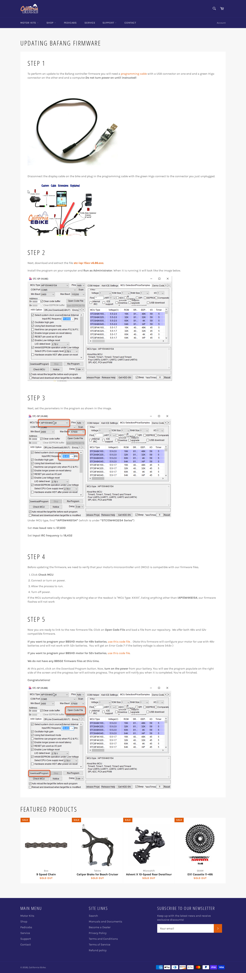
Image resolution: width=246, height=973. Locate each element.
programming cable (134, 73)
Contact (130, 22)
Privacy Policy (97, 933)
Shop (50, 22)
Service (89, 22)
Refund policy (97, 950)
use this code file (119, 641)
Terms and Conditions (103, 938)
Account (221, 22)
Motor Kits (28, 22)
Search (93, 915)
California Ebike (37, 967)
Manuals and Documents (105, 921)
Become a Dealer (100, 927)
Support (108, 22)
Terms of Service (99, 944)
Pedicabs (70, 22)
